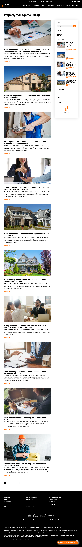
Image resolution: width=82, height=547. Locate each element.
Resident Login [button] (30, 499)
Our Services (26, 5)
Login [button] (5, 506)
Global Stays (51, 5)
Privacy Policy (58, 527)
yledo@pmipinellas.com (54, 504)
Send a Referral (30, 506)
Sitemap (51, 527)
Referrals (67, 5)
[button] (58, 35)
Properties (36, 5)
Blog (73, 5)
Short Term (7, 504)
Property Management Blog (22, 15)
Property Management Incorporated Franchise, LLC (46, 520)
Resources (59, 5)
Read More (7, 61)
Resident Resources (31, 497)
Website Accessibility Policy (61, 532)
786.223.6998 (76, 1)
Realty (43, 5)
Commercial (7, 501)
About (77, 5)
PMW (46, 527)
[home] (6, 5)
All (58, 93)
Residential (7, 497)
